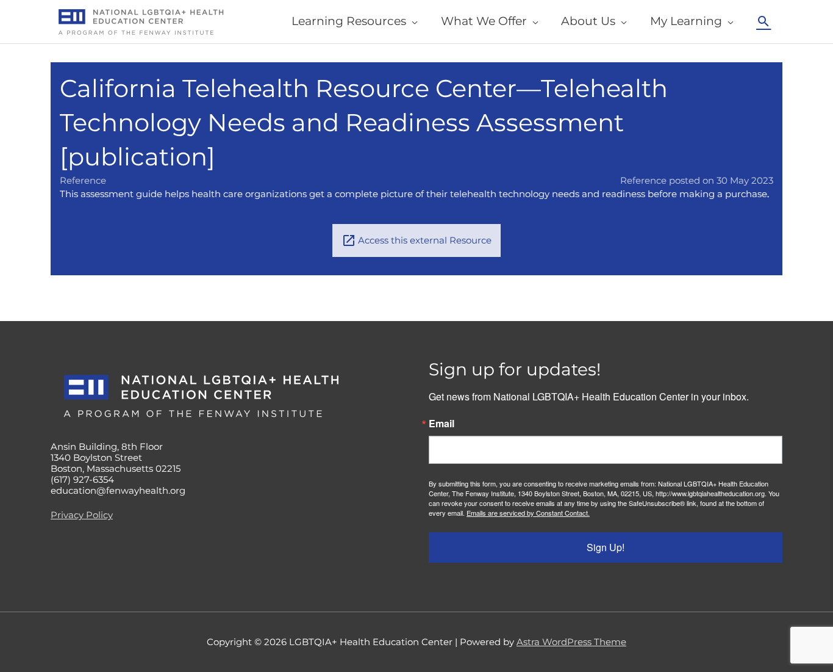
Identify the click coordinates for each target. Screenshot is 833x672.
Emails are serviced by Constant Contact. (528, 513)
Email (441, 423)
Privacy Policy (82, 515)
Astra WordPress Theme (571, 642)
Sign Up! (605, 547)
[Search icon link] (763, 21)
